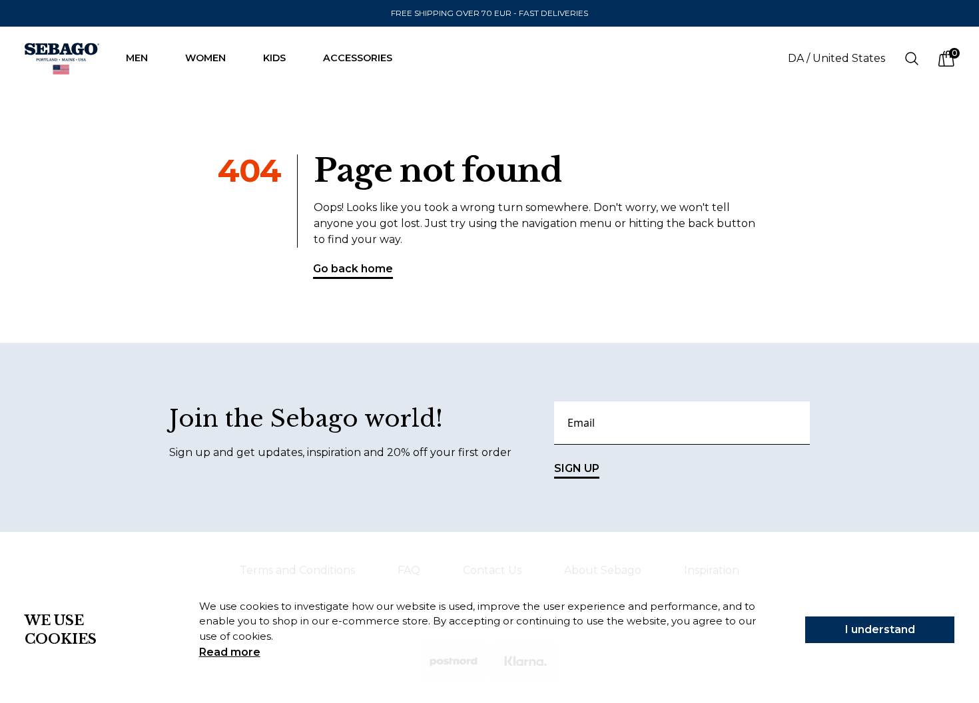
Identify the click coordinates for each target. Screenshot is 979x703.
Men (137, 58)
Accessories (357, 58)
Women (205, 58)
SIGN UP (576, 468)
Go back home (353, 268)
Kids (274, 58)
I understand (880, 629)
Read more (229, 652)
